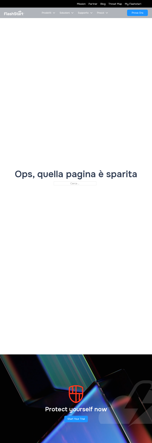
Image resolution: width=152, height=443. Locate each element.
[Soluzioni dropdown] (72, 13)
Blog (103, 3)
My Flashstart (133, 3)
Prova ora (137, 12)
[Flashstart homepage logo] (14, 12)
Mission (81, 3)
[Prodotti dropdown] (54, 13)
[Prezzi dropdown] (107, 13)
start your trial (76, 418)
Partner (92, 3)
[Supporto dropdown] (91, 13)
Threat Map (115, 3)
